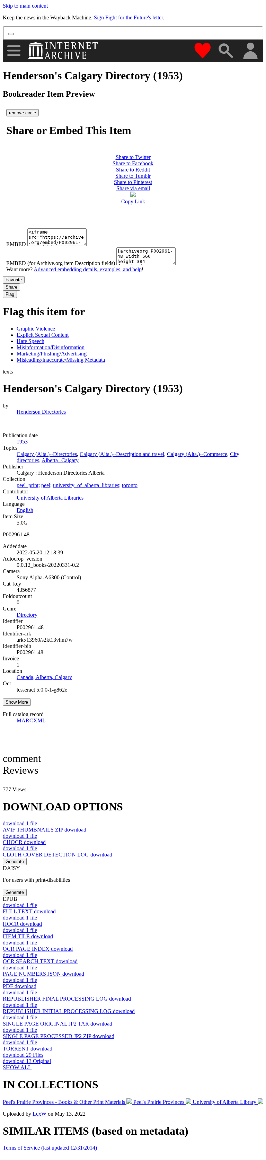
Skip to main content (25, 6)
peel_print (27, 485)
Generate (15, 861)
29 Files (23, 1055)
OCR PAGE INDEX (38, 949)
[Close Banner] (11, 34)
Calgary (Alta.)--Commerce (197, 454)
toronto (130, 485)
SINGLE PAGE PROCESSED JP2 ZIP (58, 1036)
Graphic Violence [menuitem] (36, 329)
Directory (27, 615)
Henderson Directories (41, 412)
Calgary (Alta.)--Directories (47, 454)
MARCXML (31, 720)
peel (45, 485)
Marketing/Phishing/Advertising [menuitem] (52, 354)
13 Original (27, 1061)
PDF (19, 986)
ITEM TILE (28, 936)
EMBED (16, 244)
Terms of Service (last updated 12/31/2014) (50, 1148)
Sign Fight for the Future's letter (128, 17)
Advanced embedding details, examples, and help (88, 269)
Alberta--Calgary (60, 460)
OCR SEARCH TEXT (40, 961)
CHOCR (24, 842)
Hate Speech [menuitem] (30, 341)
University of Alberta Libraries (50, 498)
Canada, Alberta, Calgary (44, 677)
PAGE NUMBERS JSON (43, 974)
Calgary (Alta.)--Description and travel (122, 454)
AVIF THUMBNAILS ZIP (44, 830)
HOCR (22, 924)
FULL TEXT (29, 911)
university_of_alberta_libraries (86, 485)
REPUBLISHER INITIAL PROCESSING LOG (69, 1011)
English (25, 510)
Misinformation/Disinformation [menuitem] (51, 347)
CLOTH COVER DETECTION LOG (57, 855)
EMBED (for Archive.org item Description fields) (60, 263)
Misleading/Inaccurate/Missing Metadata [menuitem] (61, 360)
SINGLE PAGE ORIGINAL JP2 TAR (57, 1024)
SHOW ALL (17, 1067)
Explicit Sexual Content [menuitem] (43, 335)
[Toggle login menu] (250, 51)
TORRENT (27, 1049)
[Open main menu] (14, 50)
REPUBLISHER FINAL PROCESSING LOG (67, 999)
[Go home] (63, 50)
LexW (40, 1114)
